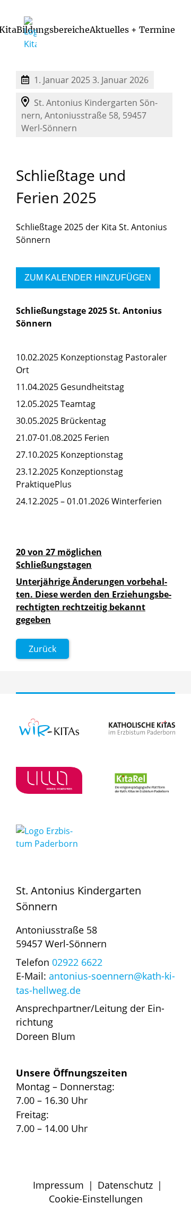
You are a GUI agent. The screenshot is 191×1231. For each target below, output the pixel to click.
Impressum (58, 1185)
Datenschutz (125, 1185)
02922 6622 (77, 962)
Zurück (42, 649)
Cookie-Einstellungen (96, 1198)
